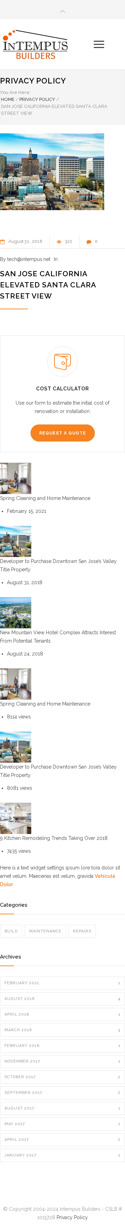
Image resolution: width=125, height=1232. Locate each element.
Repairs (82, 931)
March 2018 (62, 1030)
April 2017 (62, 1139)
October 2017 (62, 1077)
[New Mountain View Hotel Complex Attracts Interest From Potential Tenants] (15, 612)
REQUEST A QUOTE (62, 433)
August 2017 (62, 1108)
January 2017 (62, 1155)
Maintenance (45, 931)
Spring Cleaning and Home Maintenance (45, 498)
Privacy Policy (33, 80)
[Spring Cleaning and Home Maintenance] (15, 478)
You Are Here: (15, 92)
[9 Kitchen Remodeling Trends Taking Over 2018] (15, 818)
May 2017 (62, 1124)
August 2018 (62, 998)
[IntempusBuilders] (47, 44)
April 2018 (62, 1014)
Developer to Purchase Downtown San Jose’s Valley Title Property (58, 565)
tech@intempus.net (28, 259)
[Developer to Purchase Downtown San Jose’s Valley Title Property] (15, 541)
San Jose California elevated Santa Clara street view (48, 284)
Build (11, 931)
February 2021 (62, 983)
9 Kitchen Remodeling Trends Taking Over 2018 (54, 838)
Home (8, 99)
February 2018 (62, 1045)
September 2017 (62, 1092)
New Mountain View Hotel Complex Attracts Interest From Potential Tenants (58, 637)
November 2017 (62, 1061)
